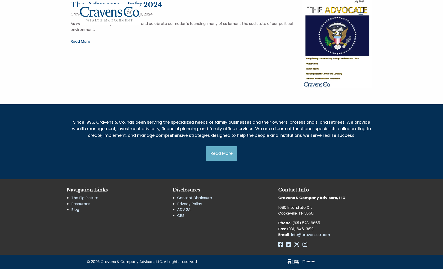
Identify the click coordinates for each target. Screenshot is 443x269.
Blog (75, 209)
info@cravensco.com (310, 234)
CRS (180, 215)
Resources (80, 203)
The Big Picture (84, 197)
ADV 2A (184, 209)
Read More (80, 41)
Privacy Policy (189, 203)
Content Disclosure (194, 197)
